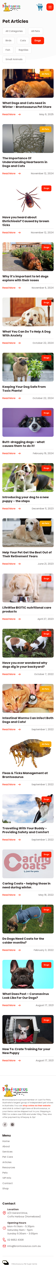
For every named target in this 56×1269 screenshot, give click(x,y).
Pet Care (7, 1157)
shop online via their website (36, 1105)
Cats (23, 40)
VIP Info (6, 1178)
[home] (11, 7)
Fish (8, 50)
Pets (5, 1172)
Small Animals (14, 59)
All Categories (14, 31)
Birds (8, 40)
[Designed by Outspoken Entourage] (5, 1262)
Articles (6, 1162)
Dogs (37, 40)
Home (6, 1141)
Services (7, 1151)
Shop (5, 1188)
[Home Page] (15, 1090)
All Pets (35, 31)
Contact (7, 1183)
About (6, 1146)
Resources (8, 1167)
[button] (50, 7)
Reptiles (23, 50)
